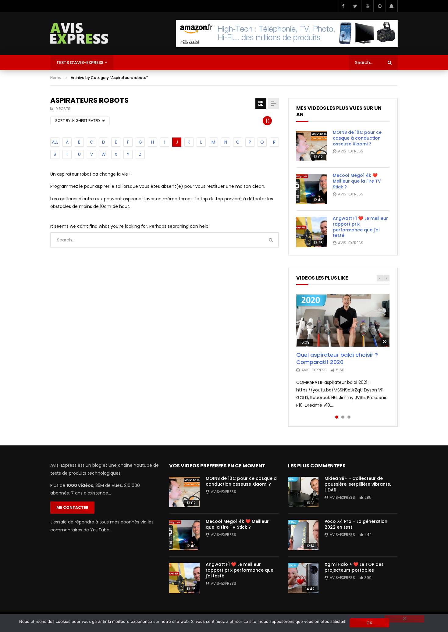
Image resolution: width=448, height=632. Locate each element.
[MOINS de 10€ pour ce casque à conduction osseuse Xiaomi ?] (311, 146)
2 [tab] (342, 417)
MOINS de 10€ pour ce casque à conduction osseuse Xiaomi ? (357, 138)
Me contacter (72, 507)
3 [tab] (348, 417)
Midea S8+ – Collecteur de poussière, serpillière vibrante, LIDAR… (358, 484)
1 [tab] (336, 417)
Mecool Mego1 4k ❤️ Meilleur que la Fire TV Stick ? (357, 181)
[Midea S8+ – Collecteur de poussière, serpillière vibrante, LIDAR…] (303, 492)
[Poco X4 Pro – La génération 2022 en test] (303, 535)
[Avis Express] (79, 33)
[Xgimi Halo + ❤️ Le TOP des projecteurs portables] (303, 578)
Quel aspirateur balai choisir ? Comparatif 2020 (337, 358)
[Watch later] (379, 6)
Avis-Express (350, 151)
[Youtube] (367, 6)
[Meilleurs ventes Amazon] (287, 33)
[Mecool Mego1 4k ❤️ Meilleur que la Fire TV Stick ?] (311, 189)
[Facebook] (343, 6)
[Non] (404, 619)
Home (56, 77)
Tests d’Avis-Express (79, 62)
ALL (55, 142)
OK (369, 622)
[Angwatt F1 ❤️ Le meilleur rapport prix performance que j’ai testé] (311, 232)
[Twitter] (355, 6)
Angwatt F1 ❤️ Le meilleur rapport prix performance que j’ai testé (360, 227)
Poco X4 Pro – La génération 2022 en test (356, 524)
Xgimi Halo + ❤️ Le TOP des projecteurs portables (354, 567)
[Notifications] (392, 6)
